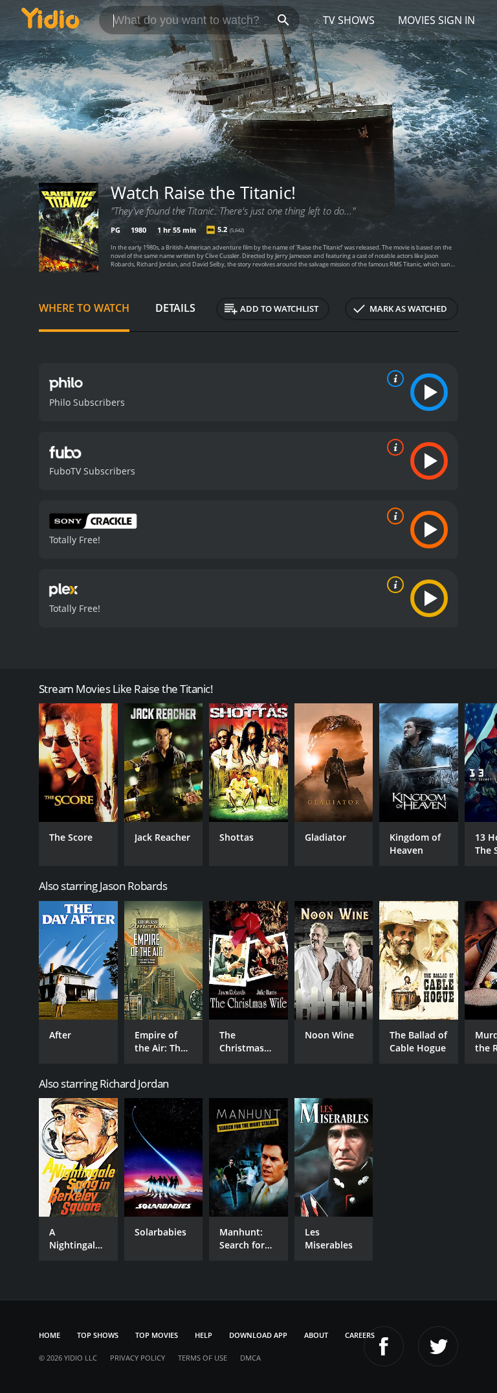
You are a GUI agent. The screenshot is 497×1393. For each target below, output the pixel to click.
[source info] (393, 378)
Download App (258, 1335)
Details (175, 308)
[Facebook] (384, 1346)
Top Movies (156, 1335)
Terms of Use (202, 1358)
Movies (417, 20)
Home (49, 1335)
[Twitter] (438, 1346)
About (316, 1335)
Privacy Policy (137, 1358)
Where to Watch (84, 308)
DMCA (250, 1358)
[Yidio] (50, 20)
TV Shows (349, 20)
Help (203, 1335)
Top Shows (97, 1335)
